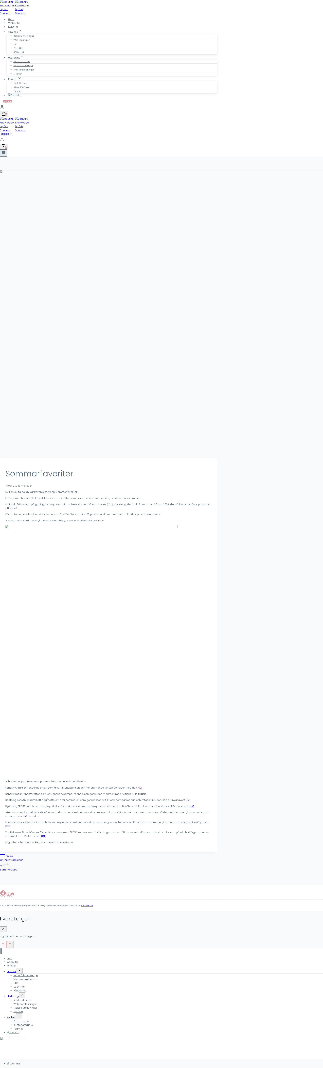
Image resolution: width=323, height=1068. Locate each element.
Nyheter (13, 27)
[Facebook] (3, 895)
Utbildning (13, 996)
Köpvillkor (18, 48)
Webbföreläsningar (23, 65)
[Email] (12, 895)
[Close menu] (1, 951)
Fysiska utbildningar (23, 69)
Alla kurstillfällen (21, 61)
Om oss (11, 971)
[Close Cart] (3, 929)
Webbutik (14, 23)
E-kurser (17, 73)
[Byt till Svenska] (13, 1063)
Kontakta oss (20, 83)
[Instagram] (8, 895)
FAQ (15, 44)
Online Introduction (11, 858)
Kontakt (11, 1017)
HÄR (140, 787)
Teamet (17, 91)
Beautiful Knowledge (23, 35)
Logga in (7, 101)
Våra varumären (21, 40)
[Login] (108, 107)
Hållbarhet (18, 52)
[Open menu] (3, 152)
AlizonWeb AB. (87, 905)
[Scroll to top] (3, 945)
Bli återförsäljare (21, 87)
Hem (11, 19)
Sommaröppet (9, 867)
